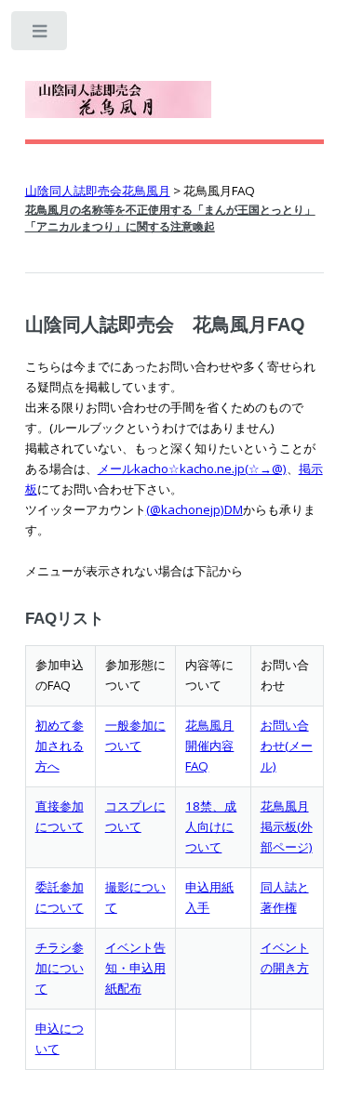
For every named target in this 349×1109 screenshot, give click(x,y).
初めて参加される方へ (59, 745)
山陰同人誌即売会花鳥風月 (97, 190)
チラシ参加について (59, 968)
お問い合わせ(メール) (287, 745)
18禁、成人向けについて (210, 826)
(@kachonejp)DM (194, 509)
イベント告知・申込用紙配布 (135, 968)
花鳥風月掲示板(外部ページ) (287, 826)
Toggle (40, 35)
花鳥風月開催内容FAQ (209, 745)
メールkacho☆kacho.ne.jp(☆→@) (192, 468)
